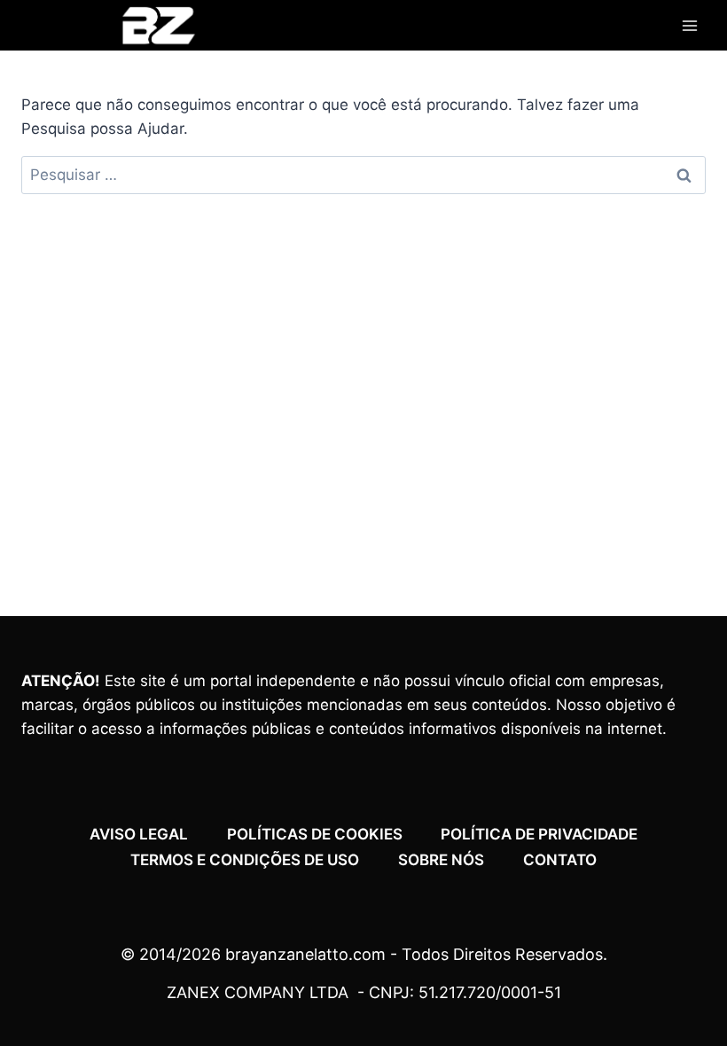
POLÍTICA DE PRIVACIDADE (539, 834)
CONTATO (560, 860)
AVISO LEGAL (139, 834)
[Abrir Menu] (689, 25)
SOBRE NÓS (441, 860)
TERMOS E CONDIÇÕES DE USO (244, 860)
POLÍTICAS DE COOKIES (315, 834)
